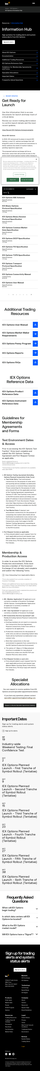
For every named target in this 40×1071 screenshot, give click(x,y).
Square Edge (25, 1007)
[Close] (36, 159)
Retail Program (9, 1007)
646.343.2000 (9, 986)
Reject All (13, 179)
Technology (25, 987)
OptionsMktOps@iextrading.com (12, 463)
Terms (23, 1022)
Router (7, 1005)
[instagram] (6, 1054)
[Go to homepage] (7, 3)
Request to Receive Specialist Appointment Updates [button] (20, 705)
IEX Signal (24, 992)
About (23, 1000)
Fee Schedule (9, 1029)
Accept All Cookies (26, 179)
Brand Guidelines (26, 1010)
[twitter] (10, 1054)
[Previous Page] (9, 295)
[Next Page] (31, 295)
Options (7, 1010)
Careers (23, 1002)
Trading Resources (10, 1017)
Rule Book (8, 1027)
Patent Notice (25, 1017)
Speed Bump (25, 990)
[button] (34, 3)
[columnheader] (6, 193)
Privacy (23, 1020)
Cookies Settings (19, 174)
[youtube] (13, 1054)
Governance (25, 1031)
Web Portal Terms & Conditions (27, 1026)
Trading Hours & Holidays (10, 1021)
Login (23, 1046)
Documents (8, 1024)
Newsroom (24, 1005)
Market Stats (9, 1031)
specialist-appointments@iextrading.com (19, 698)
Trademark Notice (26, 1029)
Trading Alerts (25, 1041)
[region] (20, 170)
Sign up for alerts (9, 42)
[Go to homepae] (7, 976)
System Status (25, 1039)
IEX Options (24, 980)
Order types (8, 1000)
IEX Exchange (25, 978)
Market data (8, 1002)
